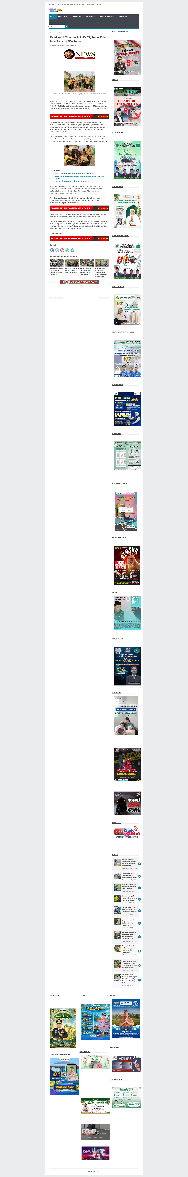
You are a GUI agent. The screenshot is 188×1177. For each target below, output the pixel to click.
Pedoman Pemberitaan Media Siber (73, 4)
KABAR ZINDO (96, 1171)
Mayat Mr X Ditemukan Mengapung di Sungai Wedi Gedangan (129, 886)
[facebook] (52, 250)
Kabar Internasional (76, 17)
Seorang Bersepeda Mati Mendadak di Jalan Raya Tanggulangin (129, 898)
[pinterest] (62, 250)
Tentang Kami (90, 4)
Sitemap (98, 4)
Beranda (51, 4)
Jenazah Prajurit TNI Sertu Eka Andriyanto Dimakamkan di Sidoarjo (129, 909)
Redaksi (58, 4)
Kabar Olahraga (124, 17)
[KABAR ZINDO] (55, 10)
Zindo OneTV (53, 22)
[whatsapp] (67, 250)
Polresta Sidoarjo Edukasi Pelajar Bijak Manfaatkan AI (72, 181)
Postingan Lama (104, 298)
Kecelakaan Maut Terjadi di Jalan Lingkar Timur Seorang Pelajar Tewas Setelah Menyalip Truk (129, 979)
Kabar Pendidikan (91, 17)
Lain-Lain (63, 22)
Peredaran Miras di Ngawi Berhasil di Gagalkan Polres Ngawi (129, 875)
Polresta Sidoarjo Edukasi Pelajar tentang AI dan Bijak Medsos (74, 173)
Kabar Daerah (62, 17)
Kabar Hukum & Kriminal (108, 17)
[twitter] (57, 250)
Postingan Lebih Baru (56, 298)
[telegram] (72, 250)
